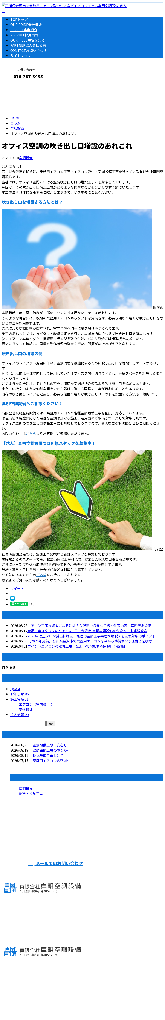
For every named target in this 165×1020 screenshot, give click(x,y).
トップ (19, 19)
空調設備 (17, 128)
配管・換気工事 (31, 793)
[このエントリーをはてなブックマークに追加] (12, 599)
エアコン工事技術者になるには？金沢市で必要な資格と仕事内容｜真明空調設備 (89, 625)
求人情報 (19, 714)
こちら (31, 433)
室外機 (25, 709)
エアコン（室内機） (36, 704)
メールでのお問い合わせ (59, 863)
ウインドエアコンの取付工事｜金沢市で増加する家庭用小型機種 (77, 646)
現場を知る (27, 40)
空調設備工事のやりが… (51, 750)
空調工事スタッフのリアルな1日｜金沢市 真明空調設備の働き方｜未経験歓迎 (87, 630)
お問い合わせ (28, 50)
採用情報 (24, 34)
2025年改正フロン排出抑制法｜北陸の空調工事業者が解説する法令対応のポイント (92, 635)
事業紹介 (23, 29)
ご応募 (41, 574)
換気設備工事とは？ (48, 755)
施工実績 (19, 699)
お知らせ (19, 694)
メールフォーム (17, 85)
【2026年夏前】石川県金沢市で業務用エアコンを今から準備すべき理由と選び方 (90, 641)
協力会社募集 (28, 45)
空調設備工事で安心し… (51, 745)
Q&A (15, 688)
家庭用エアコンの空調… (51, 760)
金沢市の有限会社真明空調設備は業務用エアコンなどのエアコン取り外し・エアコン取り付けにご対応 (81, 1005)
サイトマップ (20, 55)
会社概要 (26, 24)
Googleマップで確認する (22, 980)
